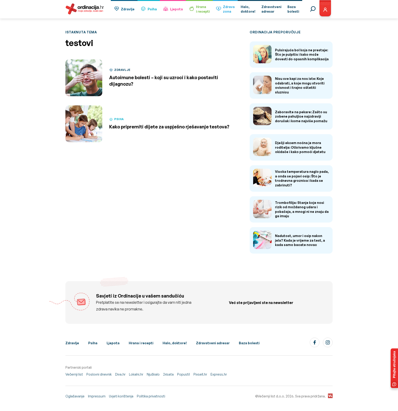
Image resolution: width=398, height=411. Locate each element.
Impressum (96, 396)
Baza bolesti (249, 343)
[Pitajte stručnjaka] (394, 368)
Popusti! (183, 374)
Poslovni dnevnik (99, 374)
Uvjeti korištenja (121, 396)
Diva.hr (120, 374)
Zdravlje (128, 9)
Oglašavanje (75, 396)
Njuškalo (153, 374)
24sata (168, 374)
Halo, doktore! (175, 343)
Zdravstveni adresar (213, 343)
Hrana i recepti (141, 343)
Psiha (152, 9)
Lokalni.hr (136, 374)
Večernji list (74, 374)
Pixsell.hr (200, 374)
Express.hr (219, 374)
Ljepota (176, 9)
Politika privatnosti (151, 396)
